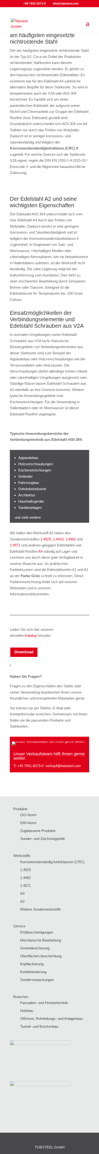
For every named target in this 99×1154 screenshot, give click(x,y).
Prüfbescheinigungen (36, 932)
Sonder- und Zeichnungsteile (42, 839)
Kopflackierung (31, 964)
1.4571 (15, 545)
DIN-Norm (28, 823)
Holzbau (26, 1011)
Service (19, 926)
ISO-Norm (28, 815)
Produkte (20, 809)
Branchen (20, 997)
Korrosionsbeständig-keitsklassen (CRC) (52, 862)
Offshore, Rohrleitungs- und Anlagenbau (51, 1018)
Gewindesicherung (35, 948)
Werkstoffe (21, 856)
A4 (40, 551)
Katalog (31, 635)
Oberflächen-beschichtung (41, 956)
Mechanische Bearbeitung (40, 940)
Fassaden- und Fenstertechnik (44, 1003)
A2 (22, 901)
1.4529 (45, 539)
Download (23, 652)
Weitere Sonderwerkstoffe (40, 909)
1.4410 (58, 539)
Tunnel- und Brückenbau (39, 1026)
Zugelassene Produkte (38, 831)
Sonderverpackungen (37, 980)
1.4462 (70, 539)
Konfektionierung (33, 972)
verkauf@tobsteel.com (63, 766)
